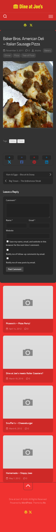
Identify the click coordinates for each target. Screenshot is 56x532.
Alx (44, 502)
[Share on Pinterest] (34, 159)
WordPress (27, 502)
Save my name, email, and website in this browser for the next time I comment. (26, 243)
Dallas (13, 141)
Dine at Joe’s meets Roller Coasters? (24, 373)
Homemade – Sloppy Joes (19, 473)
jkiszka (38, 50)
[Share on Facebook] (22, 159)
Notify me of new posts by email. (20, 262)
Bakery (47, 50)
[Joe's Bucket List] (25, 25)
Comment (11, 200)
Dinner (7, 55)
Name (9, 220)
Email (32, 220)
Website (9, 230)
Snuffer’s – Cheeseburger (19, 423)
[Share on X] (9, 159)
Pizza (16, 55)
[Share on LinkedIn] (46, 159)
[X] (31, 25)
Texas (20, 141)
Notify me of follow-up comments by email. (25, 254)
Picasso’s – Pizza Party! (18, 323)
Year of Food (28, 55)
